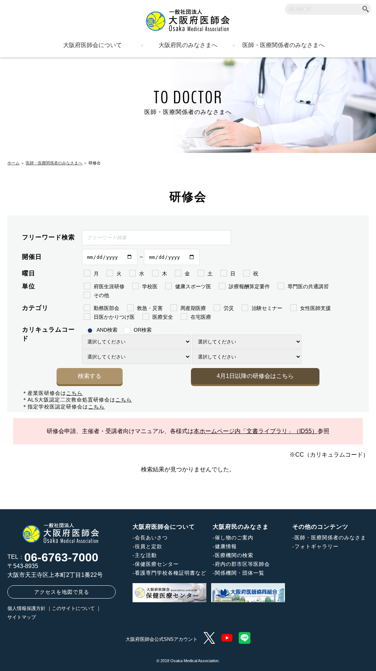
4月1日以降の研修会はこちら (255, 376)
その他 (101, 295)
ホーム (13, 163)
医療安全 (162, 317)
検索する (89, 376)
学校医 (150, 286)
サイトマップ (21, 617)
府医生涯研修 (109, 286)
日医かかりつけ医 (114, 317)
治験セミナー (267, 308)
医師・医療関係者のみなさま (330, 537)
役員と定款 (148, 546)
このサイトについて (73, 608)
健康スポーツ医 (193, 286)
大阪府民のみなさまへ (188, 45)
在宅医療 (201, 317)
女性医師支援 (315, 308)
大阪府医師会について (92, 45)
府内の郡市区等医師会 (242, 564)
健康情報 (226, 546)
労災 (229, 308)
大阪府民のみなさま (241, 527)
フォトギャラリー (316, 546)
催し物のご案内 (234, 537)
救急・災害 (150, 308)
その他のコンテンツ (320, 527)
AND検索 (107, 330)
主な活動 (146, 555)
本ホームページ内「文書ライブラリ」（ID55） (256, 431)
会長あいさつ (151, 537)
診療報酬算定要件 (249, 286)
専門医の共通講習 (308, 286)
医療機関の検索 (234, 555)
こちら (74, 393)
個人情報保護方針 (26, 608)
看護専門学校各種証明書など (170, 573)
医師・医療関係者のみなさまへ (283, 45)
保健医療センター (157, 564)
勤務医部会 (106, 308)
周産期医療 (193, 308)
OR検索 (143, 330)
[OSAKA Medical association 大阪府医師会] (188, 20)
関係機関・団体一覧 (239, 573)
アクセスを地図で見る (61, 592)
